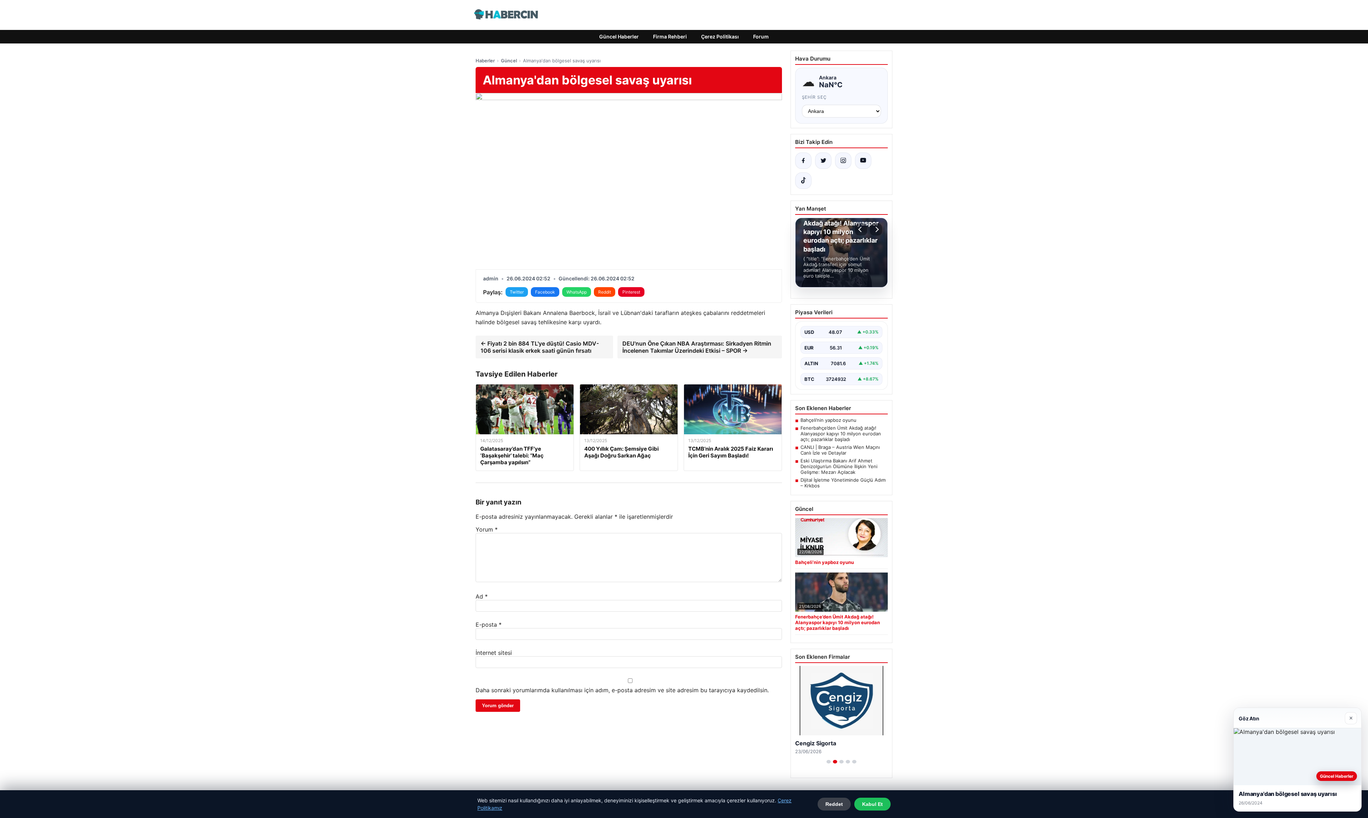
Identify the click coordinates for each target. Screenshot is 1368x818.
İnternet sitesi (494, 652)
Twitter (517, 292)
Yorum (487, 529)
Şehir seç (814, 97)
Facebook (545, 292)
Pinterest (631, 292)
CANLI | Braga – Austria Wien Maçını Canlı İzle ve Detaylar (840, 450)
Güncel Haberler (619, 36)
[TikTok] (803, 180)
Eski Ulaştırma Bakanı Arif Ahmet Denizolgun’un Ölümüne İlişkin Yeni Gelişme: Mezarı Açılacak (838, 466)
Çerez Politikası (720, 36)
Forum (761, 36)
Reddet (834, 804)
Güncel (509, 60)
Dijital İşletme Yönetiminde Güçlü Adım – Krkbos (843, 482)
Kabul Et (872, 804)
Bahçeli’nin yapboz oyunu (828, 420)
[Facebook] (803, 160)
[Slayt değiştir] (828, 761)
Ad (482, 596)
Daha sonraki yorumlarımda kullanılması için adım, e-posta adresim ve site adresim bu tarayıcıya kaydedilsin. (622, 690)
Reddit (604, 292)
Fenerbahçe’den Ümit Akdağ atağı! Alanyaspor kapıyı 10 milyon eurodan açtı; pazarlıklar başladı (840, 433)
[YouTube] (863, 160)
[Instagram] (843, 160)
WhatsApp (576, 292)
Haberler (485, 60)
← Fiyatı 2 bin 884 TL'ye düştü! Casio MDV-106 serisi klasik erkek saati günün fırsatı (540, 347)
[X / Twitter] (823, 160)
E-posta (489, 624)
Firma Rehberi (670, 36)
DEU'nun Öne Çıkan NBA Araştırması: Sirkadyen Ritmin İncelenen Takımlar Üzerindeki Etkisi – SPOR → (696, 347)
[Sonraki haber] (876, 229)
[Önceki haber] (861, 229)
